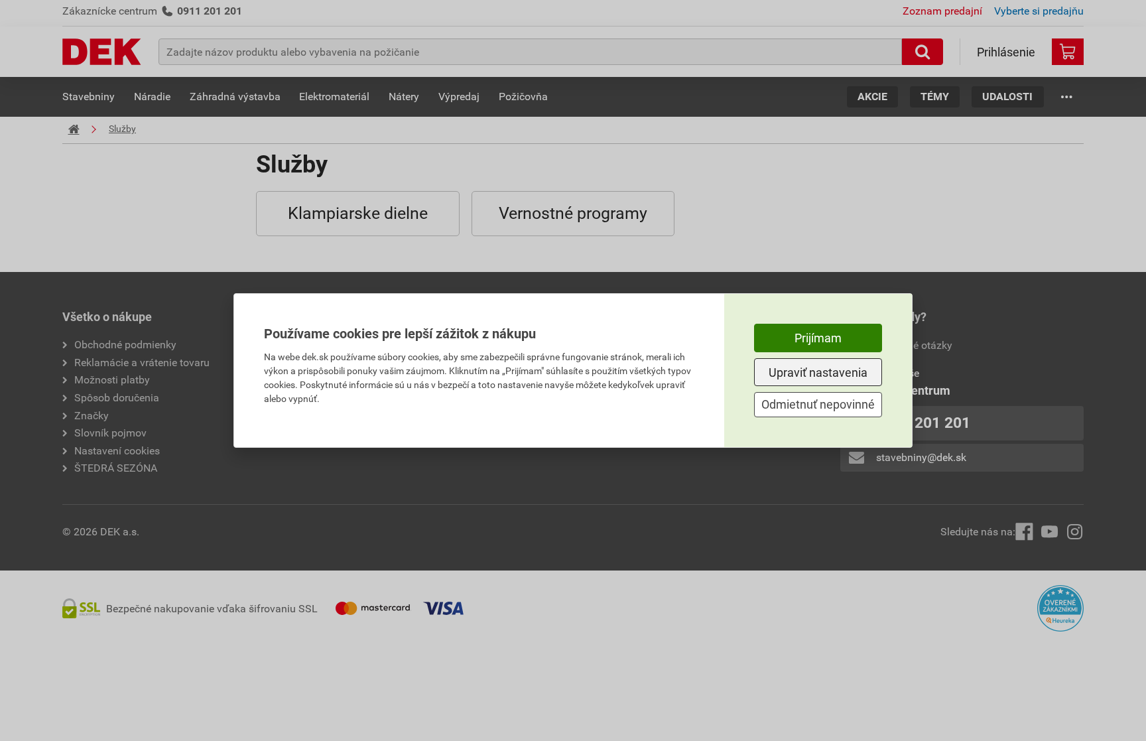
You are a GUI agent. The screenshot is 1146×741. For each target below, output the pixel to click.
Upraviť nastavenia (818, 372)
